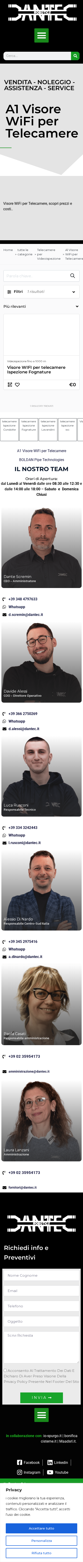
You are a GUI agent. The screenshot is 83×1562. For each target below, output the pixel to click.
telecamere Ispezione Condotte (9, 425)
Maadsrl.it (67, 1441)
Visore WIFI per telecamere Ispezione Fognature (36, 370)
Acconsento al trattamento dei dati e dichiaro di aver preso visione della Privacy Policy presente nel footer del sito (41, 1376)
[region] (41, 1522)
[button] (41, 35)
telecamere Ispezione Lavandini (48, 425)
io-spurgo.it (52, 1436)
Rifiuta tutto (41, 1553)
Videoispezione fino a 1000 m (26, 361)
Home (8, 250)
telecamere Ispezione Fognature (28, 425)
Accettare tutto (41, 1528)
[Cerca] (75, 56)
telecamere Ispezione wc (67, 425)
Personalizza (41, 1541)
